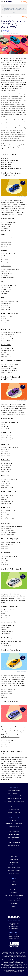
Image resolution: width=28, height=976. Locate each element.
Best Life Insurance (14, 840)
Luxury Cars (5, 507)
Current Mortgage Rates (14, 790)
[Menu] (2, 2)
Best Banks (14, 806)
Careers (14, 909)
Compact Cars (6, 432)
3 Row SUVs (5, 282)
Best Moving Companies (14, 812)
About (14, 881)
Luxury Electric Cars (8, 491)
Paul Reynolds (6, 30)
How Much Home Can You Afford (14, 795)
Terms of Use (14, 892)
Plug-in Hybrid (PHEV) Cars (10, 539)
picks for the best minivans (10, 737)
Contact (14, 884)
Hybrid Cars (5, 523)
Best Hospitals (14, 862)
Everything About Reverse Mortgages (14, 801)
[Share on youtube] (18, 917)
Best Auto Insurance (14, 831)
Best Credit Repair (14, 826)
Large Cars (5, 476)
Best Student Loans (14, 820)
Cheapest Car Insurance (14, 834)
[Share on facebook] (9, 917)
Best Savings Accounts (14, 809)
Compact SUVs (6, 250)
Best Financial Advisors (14, 845)
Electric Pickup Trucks (9, 638)
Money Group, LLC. (16, 952)
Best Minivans (6, 166)
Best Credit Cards (14, 804)
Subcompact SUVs (7, 218)
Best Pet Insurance (14, 873)
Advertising (14, 903)
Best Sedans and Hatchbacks (10, 160)
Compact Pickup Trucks (9, 606)
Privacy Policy (14, 889)
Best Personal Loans (14, 829)
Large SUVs (5, 297)
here (21, 971)
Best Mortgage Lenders (14, 793)
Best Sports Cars (6, 164)
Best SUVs (4, 158)
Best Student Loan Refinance (14, 823)
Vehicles (11, 16)
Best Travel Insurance (14, 870)
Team (14, 887)
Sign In (24, 1)
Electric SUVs (6, 345)
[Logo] (8, 2)
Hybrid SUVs (5, 329)
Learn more (14, 10)
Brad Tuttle (7, 31)
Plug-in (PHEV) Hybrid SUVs (11, 361)
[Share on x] (12, 917)
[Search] (4, 2)
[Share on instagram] (15, 917)
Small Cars (5, 444)
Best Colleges (14, 859)
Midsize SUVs (6, 266)
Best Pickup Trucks (7, 162)
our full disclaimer (19, 965)
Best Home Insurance (14, 837)
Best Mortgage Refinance (14, 798)
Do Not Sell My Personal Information (14, 895)
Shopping (3, 16)
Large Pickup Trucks (8, 622)
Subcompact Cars (7, 418)
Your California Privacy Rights (14, 898)
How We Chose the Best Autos (11, 168)
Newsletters (14, 854)
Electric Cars (5, 552)
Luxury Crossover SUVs (9, 313)
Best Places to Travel (14, 867)
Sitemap (14, 906)
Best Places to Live (14, 864)
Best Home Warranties (14, 842)
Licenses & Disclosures (14, 900)
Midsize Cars (5, 460)
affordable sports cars (17, 685)
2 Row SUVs (5, 234)
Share (24, 16)
